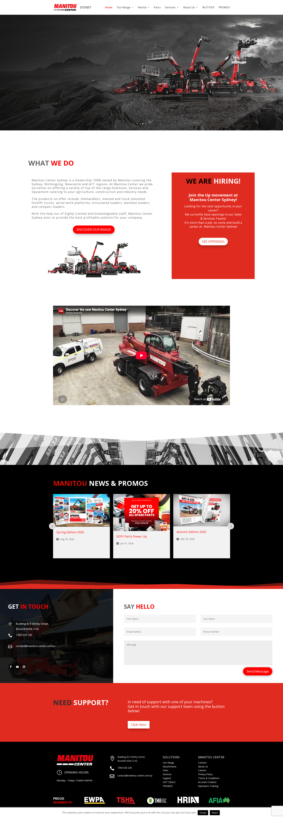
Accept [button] (203, 812)
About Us (189, 7)
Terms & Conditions (208, 778)
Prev (52, 526)
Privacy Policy (205, 774)
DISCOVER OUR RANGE (93, 229)
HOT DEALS (169, 782)
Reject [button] (215, 812)
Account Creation (207, 782)
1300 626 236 (124, 767)
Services (170, 7)
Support (167, 778)
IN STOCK (208, 7)
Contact (202, 762)
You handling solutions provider (91, 60)
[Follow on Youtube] (17, 666)
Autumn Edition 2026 (131, 532)
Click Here (138, 724)
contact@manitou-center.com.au (134, 775)
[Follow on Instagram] (24, 666)
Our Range (123, 7)
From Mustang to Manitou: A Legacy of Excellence (197, 538)
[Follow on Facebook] (10, 666)
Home (109, 7)
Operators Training (208, 786)
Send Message (258, 671)
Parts (157, 7)
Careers (202, 770)
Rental (142, 7)
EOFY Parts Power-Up (71, 536)
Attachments (169, 766)
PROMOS (224, 7)
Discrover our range (55, 84)
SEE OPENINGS (213, 241)
